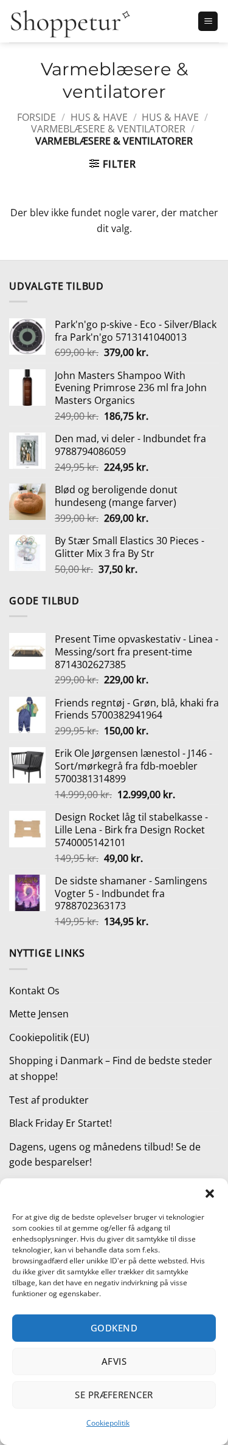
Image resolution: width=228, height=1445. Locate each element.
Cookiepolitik (108, 1423)
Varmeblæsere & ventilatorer (108, 128)
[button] (210, 1193)
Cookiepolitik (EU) (49, 1037)
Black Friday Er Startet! (60, 1123)
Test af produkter (49, 1100)
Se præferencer (114, 1395)
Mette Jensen (39, 1013)
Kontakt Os (34, 990)
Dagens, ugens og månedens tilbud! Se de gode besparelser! (105, 1154)
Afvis (114, 1361)
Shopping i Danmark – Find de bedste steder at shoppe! (110, 1068)
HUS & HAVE (99, 117)
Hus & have (170, 117)
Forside (36, 117)
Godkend (114, 1328)
